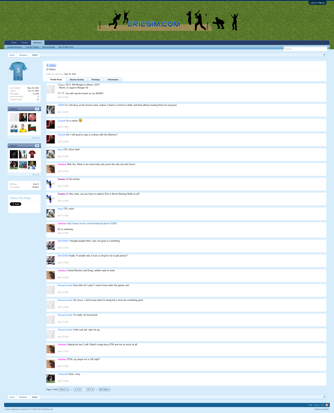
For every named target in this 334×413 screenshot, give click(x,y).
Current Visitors (32, 47)
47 (37, 109)
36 (38, 99)
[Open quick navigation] (324, 55)
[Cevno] (14, 129)
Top (322, 405)
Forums (25, 42)
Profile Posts (56, 80)
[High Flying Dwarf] (32, 155)
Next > (106, 389)
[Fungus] (23, 118)
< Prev (61, 389)
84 (101, 389)
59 (37, 146)
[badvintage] (23, 155)
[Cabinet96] (14, 166)
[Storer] (23, 129)
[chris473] (14, 118)
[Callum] (23, 166)
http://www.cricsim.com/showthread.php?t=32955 (92, 223)
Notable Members (14, 47)
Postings (96, 80)
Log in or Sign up (318, 3)
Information (113, 80)
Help (310, 405)
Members (38, 43)
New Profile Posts (65, 47)
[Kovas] (32, 129)
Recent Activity (77, 80)
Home (13, 42)
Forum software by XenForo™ (29, 409)
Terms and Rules (322, 409)
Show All (35, 138)
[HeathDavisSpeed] (14, 155)
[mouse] (32, 166)
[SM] (32, 118)
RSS (327, 405)
